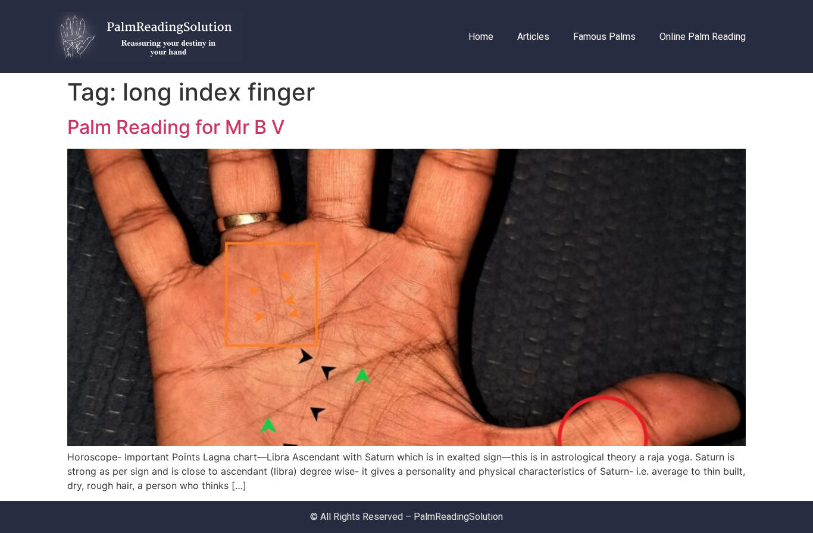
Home (480, 36)
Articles (533, 36)
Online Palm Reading (702, 36)
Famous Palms (604, 36)
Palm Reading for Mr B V (175, 127)
